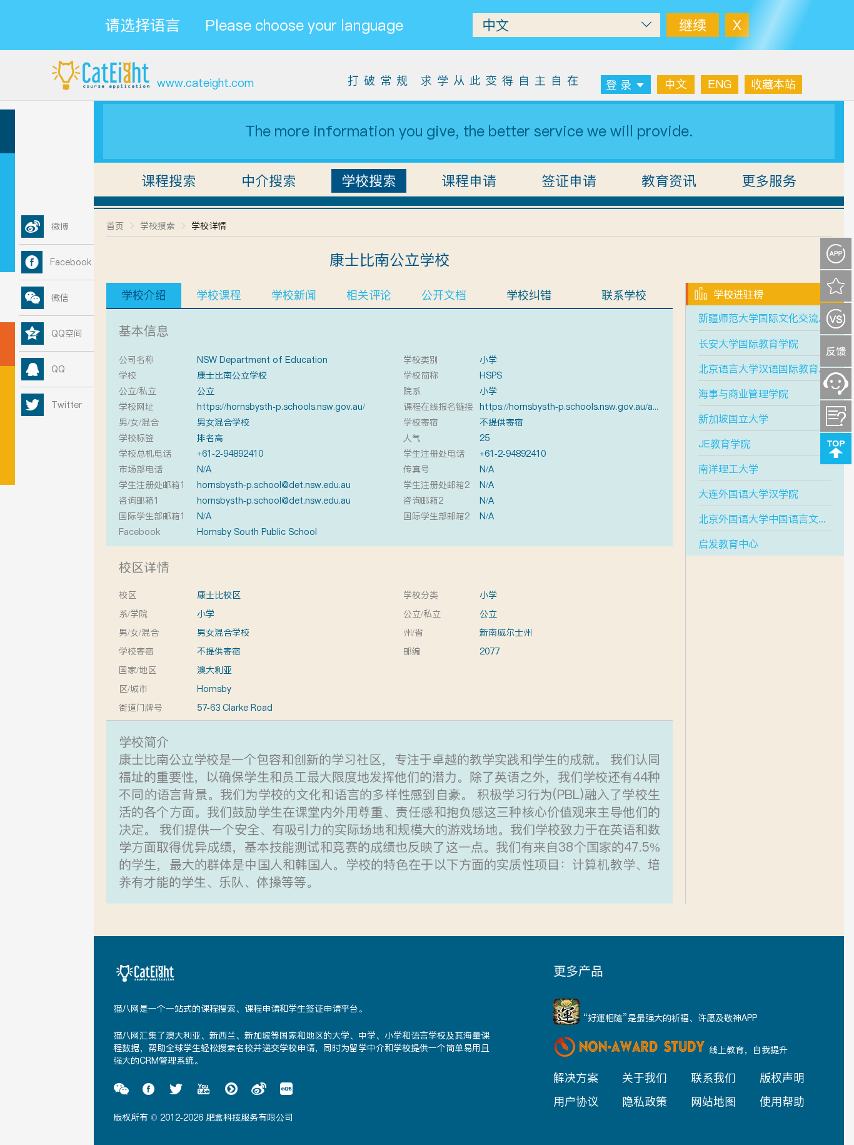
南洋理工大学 (728, 469)
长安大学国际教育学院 (748, 343)
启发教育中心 (728, 544)
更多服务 (768, 180)
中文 (676, 84)
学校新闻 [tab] (293, 295)
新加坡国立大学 (733, 418)
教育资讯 (668, 180)
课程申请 (468, 180)
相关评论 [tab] (368, 295)
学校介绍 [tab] (143, 295)
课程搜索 (168, 180)
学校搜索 (368, 180)
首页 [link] (115, 226)
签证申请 (568, 180)
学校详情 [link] (208, 226)
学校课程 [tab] (218, 295)
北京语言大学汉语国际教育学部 (768, 368)
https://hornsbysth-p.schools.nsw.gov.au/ (281, 406)
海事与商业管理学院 (743, 393)
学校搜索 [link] (157, 226)
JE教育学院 (724, 443)
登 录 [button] (618, 85)
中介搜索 (268, 180)
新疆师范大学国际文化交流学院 (768, 318)
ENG (719, 84)
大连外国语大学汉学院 (748, 494)
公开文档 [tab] (443, 295)
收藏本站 (773, 84)
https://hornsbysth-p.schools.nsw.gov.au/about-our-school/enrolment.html (633, 406)
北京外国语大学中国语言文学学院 (773, 519)
